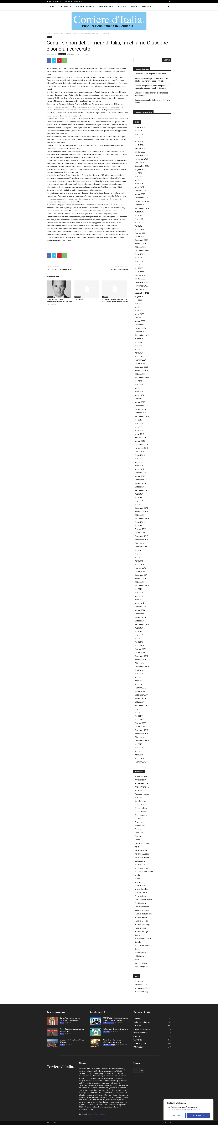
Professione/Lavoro (143, 899)
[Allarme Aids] (87, 289)
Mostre (138, 882)
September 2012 (142, 666)
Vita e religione (105, 7)
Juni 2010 (139, 747)
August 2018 (140, 455)
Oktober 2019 (140, 413)
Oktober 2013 (140, 621)
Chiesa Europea (141, 804)
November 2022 (141, 286)
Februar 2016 (140, 529)
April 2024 (139, 226)
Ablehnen (176, 1115)
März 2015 (139, 564)
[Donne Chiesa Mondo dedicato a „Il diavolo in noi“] (52, 1032)
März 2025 (139, 187)
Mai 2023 (138, 264)
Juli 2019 (138, 420)
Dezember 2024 (141, 197)
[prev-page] (48, 308)
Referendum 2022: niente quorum (115, 1029)
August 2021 (140, 338)
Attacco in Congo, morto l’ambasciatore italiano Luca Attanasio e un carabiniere (59, 302)
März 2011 (139, 719)
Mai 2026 (138, 137)
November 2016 (141, 511)
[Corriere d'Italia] (109, 21)
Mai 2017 (138, 504)
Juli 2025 (138, 173)
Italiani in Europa (142, 854)
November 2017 (141, 483)
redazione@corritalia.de (96, 1114)
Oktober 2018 (140, 451)
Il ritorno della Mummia (119, 269)
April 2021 (139, 353)
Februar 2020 (140, 398)
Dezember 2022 (141, 282)
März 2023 (139, 271)
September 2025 (142, 166)
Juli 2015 (138, 550)
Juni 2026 (139, 134)
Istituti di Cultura (142, 843)
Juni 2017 (139, 501)
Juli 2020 (138, 381)
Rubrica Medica (141, 921)
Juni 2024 (139, 219)
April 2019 (139, 430)
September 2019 (142, 416)
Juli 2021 (138, 342)
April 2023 (139, 268)
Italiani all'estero (142, 850)
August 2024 (140, 212)
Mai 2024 (138, 222)
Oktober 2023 (140, 247)
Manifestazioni (141, 864)
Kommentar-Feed (142, 988)
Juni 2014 (139, 592)
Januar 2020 (140, 402)
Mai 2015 (138, 557)
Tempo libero (140, 952)
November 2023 (141, 243)
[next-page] (51, 308)
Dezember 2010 (141, 730)
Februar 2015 (140, 568)
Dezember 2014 (141, 575)
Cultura (145, 7)
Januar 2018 (140, 476)
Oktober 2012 (140, 663)
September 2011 (142, 705)
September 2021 (142, 335)
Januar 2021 (140, 363)
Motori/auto (140, 885)
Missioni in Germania (144, 871)
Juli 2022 (138, 300)
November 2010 (141, 733)
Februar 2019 (140, 437)
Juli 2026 (138, 130)
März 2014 (139, 603)
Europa (138, 829)
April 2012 (139, 680)
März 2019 (139, 434)
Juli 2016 (138, 525)
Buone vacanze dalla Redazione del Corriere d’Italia (152, 101)
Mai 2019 (138, 427)
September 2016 (142, 518)
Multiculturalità (141, 889)
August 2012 (140, 670)
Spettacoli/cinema (142, 945)
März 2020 (139, 395)
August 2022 (140, 296)
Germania (139, 832)
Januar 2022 (140, 321)
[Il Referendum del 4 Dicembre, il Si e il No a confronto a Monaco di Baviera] (115, 289)
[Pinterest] (59, 60)
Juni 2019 (139, 423)
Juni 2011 (139, 709)
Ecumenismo (140, 825)
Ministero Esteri (141, 868)
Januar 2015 (140, 571)
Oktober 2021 (140, 331)
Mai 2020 (138, 388)
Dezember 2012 (141, 656)
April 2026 (139, 141)
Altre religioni (140, 780)
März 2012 (139, 684)
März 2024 (139, 229)
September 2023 (142, 250)
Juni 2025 (139, 176)
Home (52, 7)
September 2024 (142, 208)
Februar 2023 (140, 275)
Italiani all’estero (84, 7)
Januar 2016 (140, 532)
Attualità (65, 7)
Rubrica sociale (141, 928)
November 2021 (141, 328)
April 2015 (139, 561)
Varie (133, 7)
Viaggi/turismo (141, 963)
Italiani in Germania (143, 857)
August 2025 (140, 169)
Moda (137, 875)
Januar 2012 (140, 691)
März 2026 (139, 145)
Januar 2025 (140, 194)
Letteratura (140, 861)
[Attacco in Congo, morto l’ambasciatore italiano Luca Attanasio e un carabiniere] (59, 289)
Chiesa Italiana (141, 808)
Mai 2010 (138, 751)
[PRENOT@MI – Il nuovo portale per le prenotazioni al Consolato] (95, 1021)
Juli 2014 (138, 589)
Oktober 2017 (140, 487)
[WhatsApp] (64, 60)
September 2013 (142, 624)
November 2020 (141, 370)
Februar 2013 (140, 649)
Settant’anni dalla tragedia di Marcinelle (150, 74)
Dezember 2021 (141, 324)
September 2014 (142, 585)
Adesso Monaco (141, 776)
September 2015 (142, 546)
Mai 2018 (138, 462)
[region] (188, 1109)
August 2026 (140, 127)
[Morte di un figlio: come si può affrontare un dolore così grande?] (95, 1043)
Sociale (121, 7)
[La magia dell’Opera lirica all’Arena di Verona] (52, 1043)
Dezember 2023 (141, 240)
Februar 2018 (140, 472)
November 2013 (141, 617)
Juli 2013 (138, 631)
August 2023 (140, 254)
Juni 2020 (139, 384)
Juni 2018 (139, 458)
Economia (139, 822)
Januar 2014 (140, 610)
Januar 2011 (140, 726)
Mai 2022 (138, 307)
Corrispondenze (142, 815)
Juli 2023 (138, 257)
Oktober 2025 (140, 162)
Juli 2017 (138, 497)
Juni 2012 (139, 673)
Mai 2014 (138, 596)
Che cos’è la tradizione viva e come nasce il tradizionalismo (152, 94)
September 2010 (142, 740)
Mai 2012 (138, 677)
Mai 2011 (138, 712)
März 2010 (139, 758)
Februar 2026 (140, 148)
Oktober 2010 (140, 737)
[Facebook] (166, 1)
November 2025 (141, 159)
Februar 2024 (140, 233)
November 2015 (141, 539)
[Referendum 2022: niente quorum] (95, 1032)
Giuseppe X (70, 54)
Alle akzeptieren (198, 1115)
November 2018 (141, 448)
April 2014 (139, 599)
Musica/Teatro (141, 892)
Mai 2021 (138, 349)
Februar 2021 (140, 360)
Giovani (138, 836)
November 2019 (141, 409)
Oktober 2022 (140, 289)
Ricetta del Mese (142, 910)
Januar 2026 (140, 152)
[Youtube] (169, 1)
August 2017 (140, 494)
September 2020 (142, 377)
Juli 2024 (138, 215)
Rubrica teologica (142, 931)
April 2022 (139, 310)
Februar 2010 (140, 762)
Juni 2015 (139, 554)
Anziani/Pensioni (142, 787)
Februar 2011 (140, 723)
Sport (137, 949)
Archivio (55, 34)
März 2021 (139, 356)
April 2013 (139, 642)
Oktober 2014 (140, 582)
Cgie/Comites (140, 801)
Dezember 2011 (141, 695)
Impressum (68, 1)
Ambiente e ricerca (143, 783)
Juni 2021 (139, 346)
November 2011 (141, 698)
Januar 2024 (140, 236)
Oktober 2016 (140, 515)
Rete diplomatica (142, 906)
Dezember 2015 (141, 536)
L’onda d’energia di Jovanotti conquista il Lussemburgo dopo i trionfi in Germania (151, 87)
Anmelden (139, 981)
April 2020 (139, 391)
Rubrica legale (141, 917)
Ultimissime (140, 956)
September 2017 (142, 490)
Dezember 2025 (141, 155)
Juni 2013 (139, 635)
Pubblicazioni (140, 903)
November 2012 (141, 659)
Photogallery (140, 896)
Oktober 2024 (140, 204)
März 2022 (139, 314)
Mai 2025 (138, 180)
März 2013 (139, 645)
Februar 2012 (140, 688)
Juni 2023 (139, 261)
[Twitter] (54, 60)
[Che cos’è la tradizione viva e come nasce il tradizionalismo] (52, 1021)
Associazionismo (142, 794)
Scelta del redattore (143, 938)
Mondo (138, 878)
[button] (168, 6)
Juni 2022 (139, 303)
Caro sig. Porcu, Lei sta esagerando (60, 269)
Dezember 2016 (141, 508)
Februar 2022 (140, 317)
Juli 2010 (138, 744)
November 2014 (141, 578)
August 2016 (140, 522)
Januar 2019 (140, 441)
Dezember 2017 (141, 480)
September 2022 (142, 293)
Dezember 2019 (141, 405)
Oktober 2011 (140, 702)
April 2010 (139, 755)
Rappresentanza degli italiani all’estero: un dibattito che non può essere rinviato (151, 79)
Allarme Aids (78, 299)
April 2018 (139, 465)
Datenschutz (195, 1110)
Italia (137, 847)
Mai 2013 (138, 638)
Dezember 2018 (141, 444)
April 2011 (139, 716)
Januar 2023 (140, 279)
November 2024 (141, 201)
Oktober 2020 (140, 374)
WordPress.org (141, 991)
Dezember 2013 (141, 613)
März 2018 (139, 469)
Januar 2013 (140, 652)
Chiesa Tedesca (141, 811)
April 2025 (139, 183)
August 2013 (140, 628)
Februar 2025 (140, 190)
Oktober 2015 (140, 543)
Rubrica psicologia (142, 924)
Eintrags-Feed (141, 984)
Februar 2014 (140, 606)
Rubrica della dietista (143, 914)
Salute (137, 935)
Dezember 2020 (141, 367)
